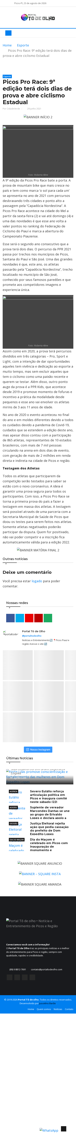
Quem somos (44, 1009)
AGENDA (13, 791)
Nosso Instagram (40, 749)
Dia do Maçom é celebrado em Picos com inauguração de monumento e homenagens (38, 846)
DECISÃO (13, 823)
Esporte (23, 45)
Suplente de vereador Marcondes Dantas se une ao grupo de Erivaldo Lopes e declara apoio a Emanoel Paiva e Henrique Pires (39, 814)
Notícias (58, 1009)
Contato (69, 1009)
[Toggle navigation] (8, 33)
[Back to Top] (63, 1128)
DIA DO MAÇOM (17, 839)
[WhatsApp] (32, 978)
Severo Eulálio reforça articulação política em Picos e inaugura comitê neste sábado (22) (48, 797)
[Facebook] (9, 978)
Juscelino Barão (47, 1003)
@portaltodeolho (31, 635)
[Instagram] (17, 978)
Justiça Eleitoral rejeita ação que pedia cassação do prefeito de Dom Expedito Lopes (49, 829)
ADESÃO (13, 807)
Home (7, 45)
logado (37, 581)
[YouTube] (25, 978)
